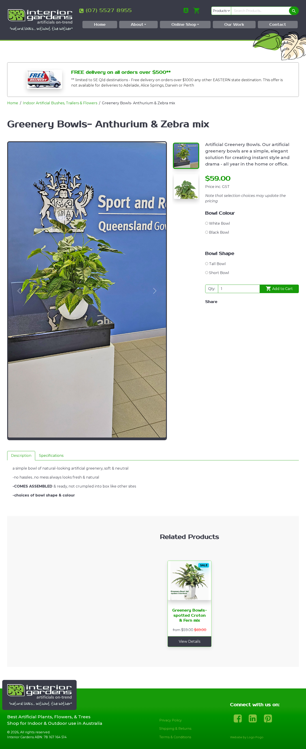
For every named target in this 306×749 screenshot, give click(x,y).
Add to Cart (282, 289)
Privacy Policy (170, 720)
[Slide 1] (186, 155)
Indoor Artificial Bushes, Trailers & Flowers (60, 103)
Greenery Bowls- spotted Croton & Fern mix (189, 615)
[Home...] (40, 19)
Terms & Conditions (175, 737)
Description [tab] (21, 455)
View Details (189, 641)
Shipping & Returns (175, 729)
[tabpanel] (153, 488)
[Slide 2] (186, 186)
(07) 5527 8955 (109, 10)
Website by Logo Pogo (246, 737)
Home (12, 103)
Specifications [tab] (51, 455)
